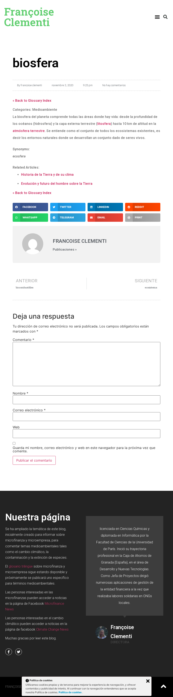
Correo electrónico (29, 410)
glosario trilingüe (21, 566)
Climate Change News (52, 629)
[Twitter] (18, 651)
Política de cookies (70, 692)
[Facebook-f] (8, 651)
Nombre (20, 393)
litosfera (104, 124)
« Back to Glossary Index (32, 101)
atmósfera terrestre (29, 131)
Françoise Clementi (29, 17)
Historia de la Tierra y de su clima (47, 175)
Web (16, 427)
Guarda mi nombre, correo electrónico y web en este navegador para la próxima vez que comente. (84, 449)
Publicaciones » (65, 249)
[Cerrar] (148, 681)
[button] (157, 17)
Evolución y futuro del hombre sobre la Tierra (56, 184)
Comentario (23, 339)
